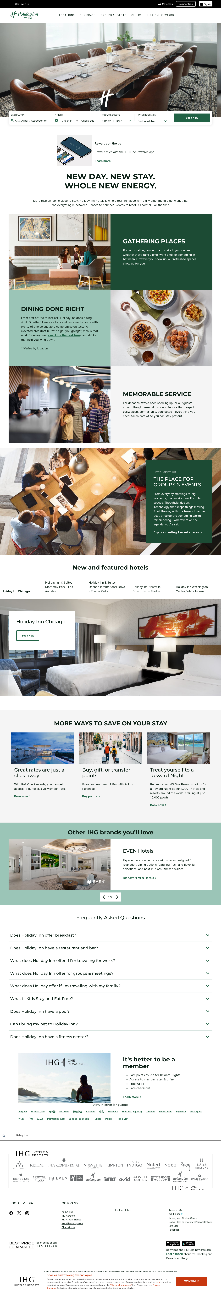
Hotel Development (72, 1223)
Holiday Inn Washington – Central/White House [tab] (193, 589)
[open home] (5, 1135)
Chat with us (68, 1227)
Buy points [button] (89, 796)
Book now (192, 117)
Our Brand (88, 15)
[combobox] (31, 120)
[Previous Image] (104, 897)
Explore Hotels (123, 1210)
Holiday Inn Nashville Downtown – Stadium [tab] (146, 589)
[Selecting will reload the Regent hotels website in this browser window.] (37, 1164)
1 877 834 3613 (47, 1245)
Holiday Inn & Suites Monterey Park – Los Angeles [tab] (59, 587)
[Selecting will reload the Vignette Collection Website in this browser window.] (93, 1164)
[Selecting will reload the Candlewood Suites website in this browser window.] (199, 1178)
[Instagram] (27, 1213)
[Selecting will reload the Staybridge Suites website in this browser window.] (160, 1178)
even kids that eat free (64, 335)
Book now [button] (21, 796)
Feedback (174, 1229)
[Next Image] (116, 897)
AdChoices (174, 1214)
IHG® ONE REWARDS (160, 15)
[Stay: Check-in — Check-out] (75, 120)
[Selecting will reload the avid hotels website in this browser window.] (124, 1178)
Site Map (173, 1225)
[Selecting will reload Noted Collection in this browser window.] (153, 1164)
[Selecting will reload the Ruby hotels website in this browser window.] (185, 1164)
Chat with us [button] (22, 4)
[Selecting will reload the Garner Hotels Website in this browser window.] (110, 1178)
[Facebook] (11, 1213)
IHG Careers (68, 1215)
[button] (205, 3)
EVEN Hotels (138, 851)
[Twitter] (19, 1213)
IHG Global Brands (71, 1219)
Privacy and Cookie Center (183, 1218)
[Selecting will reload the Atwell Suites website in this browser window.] (140, 1178)
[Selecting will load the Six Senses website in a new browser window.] (19, 1164)
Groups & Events (114, 15)
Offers (136, 15)
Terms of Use (176, 1210)
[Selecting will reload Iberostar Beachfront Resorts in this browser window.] (21, 1178)
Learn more (174, 1254)
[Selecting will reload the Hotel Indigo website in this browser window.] (134, 1164)
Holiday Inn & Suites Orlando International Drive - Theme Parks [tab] (107, 587)
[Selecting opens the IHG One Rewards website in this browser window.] (188, 1188)
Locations (67, 15)
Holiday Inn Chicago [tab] (16, 591)
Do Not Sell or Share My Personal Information (193, 1222)
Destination (17, 115)
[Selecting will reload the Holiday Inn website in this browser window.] (93, 1178)
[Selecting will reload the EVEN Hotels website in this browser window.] (58, 1178)
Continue (191, 1281)
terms (159, 1282)
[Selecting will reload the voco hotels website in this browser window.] (170, 1164)
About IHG (67, 1211)
